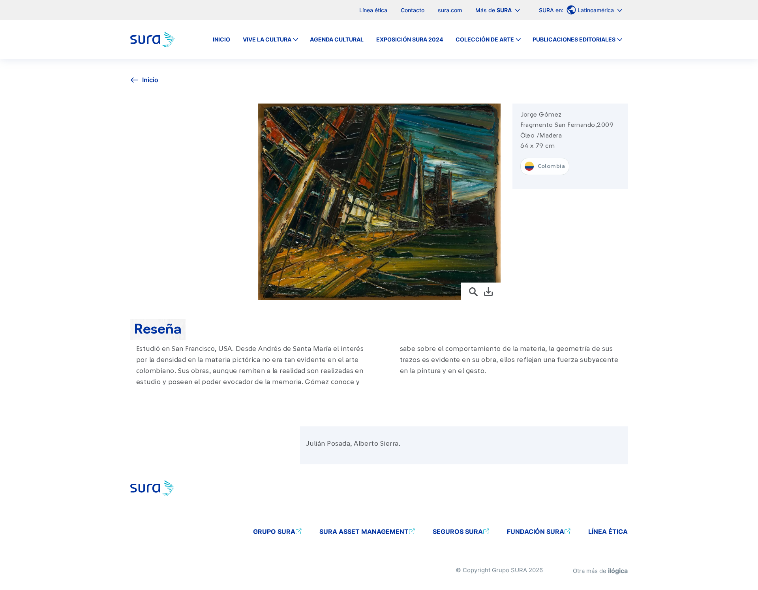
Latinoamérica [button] (596, 10)
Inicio (221, 39)
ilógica (618, 571)
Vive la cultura (267, 39)
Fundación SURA (535, 531)
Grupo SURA (274, 531)
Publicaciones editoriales (574, 39)
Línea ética (373, 10)
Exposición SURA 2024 (409, 39)
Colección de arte (485, 39)
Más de (493, 10)
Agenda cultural (337, 39)
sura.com (450, 10)
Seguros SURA (458, 531)
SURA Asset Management (364, 531)
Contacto (412, 10)
